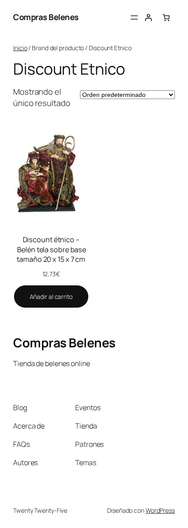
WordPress (160, 510)
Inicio (20, 48)
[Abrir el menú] (134, 17)
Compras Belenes (46, 17)
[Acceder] (148, 18)
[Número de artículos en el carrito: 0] (166, 18)
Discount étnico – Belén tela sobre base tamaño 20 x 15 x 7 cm (51, 249)
